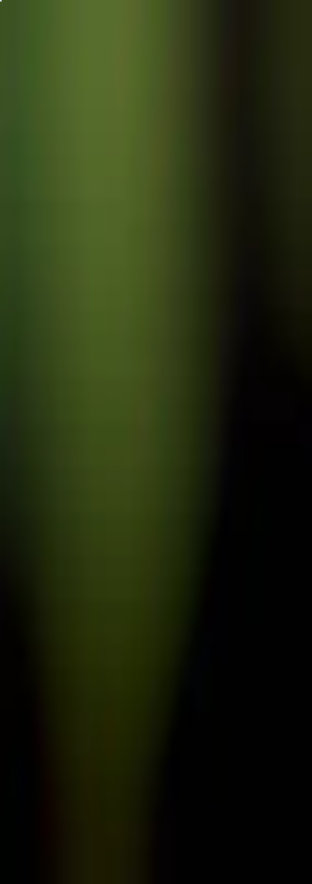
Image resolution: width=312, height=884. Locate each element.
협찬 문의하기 (7, 524)
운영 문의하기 (7, 444)
